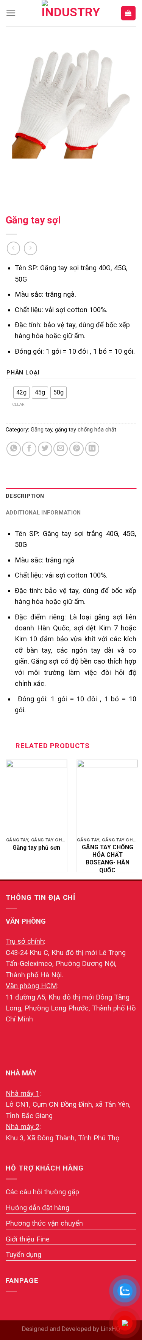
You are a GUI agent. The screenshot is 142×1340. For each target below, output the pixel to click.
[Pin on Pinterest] (76, 449)
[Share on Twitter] (45, 449)
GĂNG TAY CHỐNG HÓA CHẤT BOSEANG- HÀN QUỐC (107, 859)
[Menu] (11, 13)
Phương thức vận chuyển (44, 1223)
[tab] (71, 496)
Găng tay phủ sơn (36, 847)
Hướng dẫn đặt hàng (37, 1208)
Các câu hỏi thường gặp (42, 1192)
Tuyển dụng (23, 1254)
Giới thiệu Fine (28, 1239)
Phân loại (22, 373)
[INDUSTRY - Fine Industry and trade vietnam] (71, 13)
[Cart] (128, 13)
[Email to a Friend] (60, 449)
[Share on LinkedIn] (92, 449)
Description (25, 496)
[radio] (21, 392)
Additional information (43, 512)
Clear (18, 404)
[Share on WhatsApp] (13, 449)
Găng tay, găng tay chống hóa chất (73, 429)
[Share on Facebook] (29, 449)
